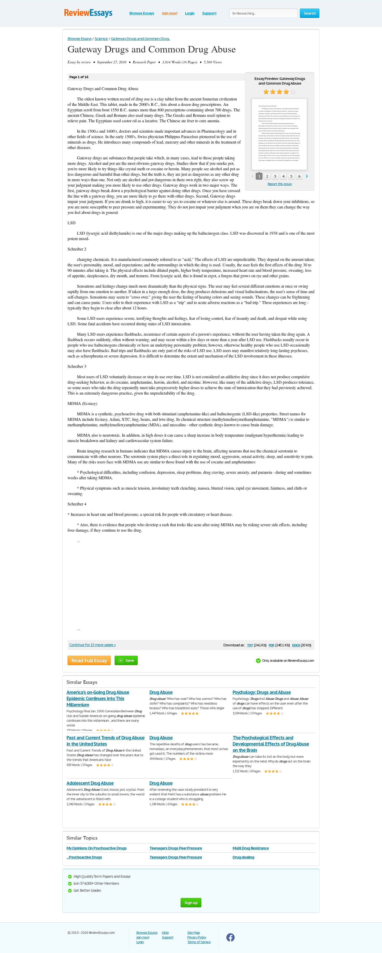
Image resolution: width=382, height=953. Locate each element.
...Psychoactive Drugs (84, 857)
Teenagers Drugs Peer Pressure (175, 848)
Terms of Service (198, 942)
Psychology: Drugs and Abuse (262, 692)
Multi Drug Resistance (251, 848)
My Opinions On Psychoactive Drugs (97, 848)
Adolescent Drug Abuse (90, 783)
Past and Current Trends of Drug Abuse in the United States (105, 741)
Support (209, 13)
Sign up (191, 902)
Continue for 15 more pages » (92, 645)
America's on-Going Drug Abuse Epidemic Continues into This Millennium (98, 698)
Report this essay (280, 184)
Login (189, 13)
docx (296, 645)
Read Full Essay (89, 660)
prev (252, 176)
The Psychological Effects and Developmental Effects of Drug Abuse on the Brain (271, 744)
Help (165, 932)
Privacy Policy (196, 937)
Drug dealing (243, 857)
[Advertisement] (191, 584)
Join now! (169, 13)
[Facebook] (230, 940)
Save (130, 660)
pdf (271, 645)
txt (250, 645)
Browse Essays (141, 13)
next (307, 176)
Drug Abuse (161, 692)
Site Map (193, 932)
